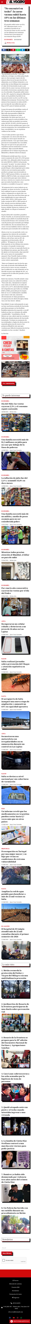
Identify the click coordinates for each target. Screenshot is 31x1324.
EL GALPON (5, 926)
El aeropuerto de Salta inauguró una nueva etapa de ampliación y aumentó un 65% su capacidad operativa (15, 703)
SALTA (3, 696)
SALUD (3, 659)
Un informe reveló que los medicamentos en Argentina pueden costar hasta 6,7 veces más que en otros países (15, 816)
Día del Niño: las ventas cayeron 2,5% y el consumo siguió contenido (14, 406)
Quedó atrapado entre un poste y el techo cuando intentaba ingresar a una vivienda (14, 1111)
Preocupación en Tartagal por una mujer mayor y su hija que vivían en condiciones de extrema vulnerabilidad (13, 856)
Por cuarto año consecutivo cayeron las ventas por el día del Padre (15, 591)
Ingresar (16, 1298)
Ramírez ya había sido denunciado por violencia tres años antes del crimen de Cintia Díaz (14, 1178)
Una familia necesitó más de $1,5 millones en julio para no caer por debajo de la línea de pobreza (15, 443)
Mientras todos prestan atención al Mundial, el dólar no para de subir (15, 555)
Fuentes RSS (15, 1287)
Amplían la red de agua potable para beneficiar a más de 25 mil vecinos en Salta (13, 895)
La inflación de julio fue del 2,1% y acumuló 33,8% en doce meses (14, 480)
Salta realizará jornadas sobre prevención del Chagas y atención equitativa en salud (15, 665)
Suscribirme (7, 1253)
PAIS (3, 809)
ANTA (3, 621)
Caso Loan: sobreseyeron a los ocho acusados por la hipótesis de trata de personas (15, 1078)
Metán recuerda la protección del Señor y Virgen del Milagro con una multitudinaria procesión (14, 974)
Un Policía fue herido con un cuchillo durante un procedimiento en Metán (14, 1210)
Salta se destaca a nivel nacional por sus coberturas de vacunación (15, 779)
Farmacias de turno (15, 1294)
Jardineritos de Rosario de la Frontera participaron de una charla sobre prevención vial (15, 1008)
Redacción (11, 43)
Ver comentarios (8, 383)
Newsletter (7, 1240)
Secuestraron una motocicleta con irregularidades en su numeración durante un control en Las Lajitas (13, 741)
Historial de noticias (15, 1284)
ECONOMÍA (8, 39)
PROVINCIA (5, 849)
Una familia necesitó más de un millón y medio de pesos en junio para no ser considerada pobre (15, 518)
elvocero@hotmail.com (15, 1312)
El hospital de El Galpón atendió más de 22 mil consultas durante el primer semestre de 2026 (15, 933)
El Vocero (15, 1280)
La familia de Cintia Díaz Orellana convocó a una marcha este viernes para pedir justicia (14, 1145)
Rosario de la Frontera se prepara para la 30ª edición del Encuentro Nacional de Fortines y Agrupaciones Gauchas (14, 1042)
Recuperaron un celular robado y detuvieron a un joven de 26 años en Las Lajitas (13, 628)
